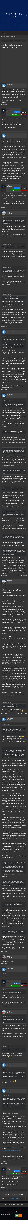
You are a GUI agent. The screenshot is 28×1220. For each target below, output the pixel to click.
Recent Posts (13, 36)
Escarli (8, 956)
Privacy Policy (19, 1204)
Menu (3, 33)
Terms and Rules (11, 1204)
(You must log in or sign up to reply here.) (14, 1194)
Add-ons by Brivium (5, 1214)
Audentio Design (16, 1213)
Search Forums (5, 36)
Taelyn (8, 109)
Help (5, 1204)
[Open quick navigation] (26, 40)
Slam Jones (9, 212)
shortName (10, 84)
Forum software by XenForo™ (14, 1211)
